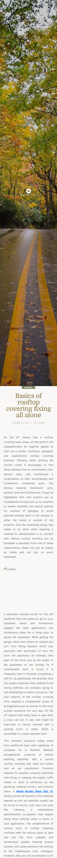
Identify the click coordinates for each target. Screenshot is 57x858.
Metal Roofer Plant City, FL (34, 791)
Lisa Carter (39, 423)
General (28, 387)
